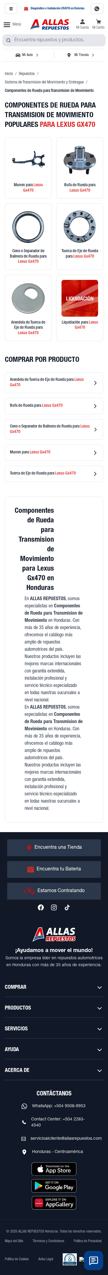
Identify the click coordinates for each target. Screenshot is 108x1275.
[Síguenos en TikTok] (67, 907)
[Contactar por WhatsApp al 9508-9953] (97, 9)
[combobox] (54, 40)
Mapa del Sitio (14, 1241)
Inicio (9, 74)
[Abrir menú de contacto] (93, 1260)
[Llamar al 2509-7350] (11, 9)
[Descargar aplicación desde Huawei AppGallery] (54, 1202)
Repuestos (27, 74)
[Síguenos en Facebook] (41, 907)
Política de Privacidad (88, 1241)
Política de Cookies (17, 1259)
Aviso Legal (45, 1259)
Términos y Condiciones (48, 1241)
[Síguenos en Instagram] (54, 907)
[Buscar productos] (8, 40)
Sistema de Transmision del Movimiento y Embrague (44, 82)
